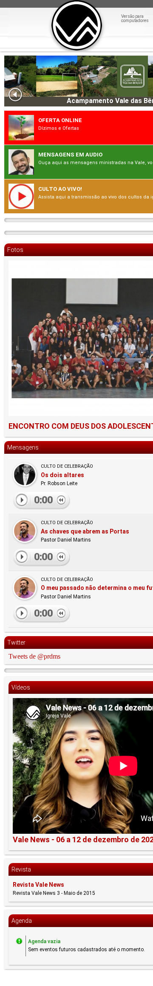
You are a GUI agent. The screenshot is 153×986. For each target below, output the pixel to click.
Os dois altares (62, 475)
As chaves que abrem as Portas (85, 531)
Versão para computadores (135, 18)
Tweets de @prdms (34, 656)
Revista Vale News (38, 884)
